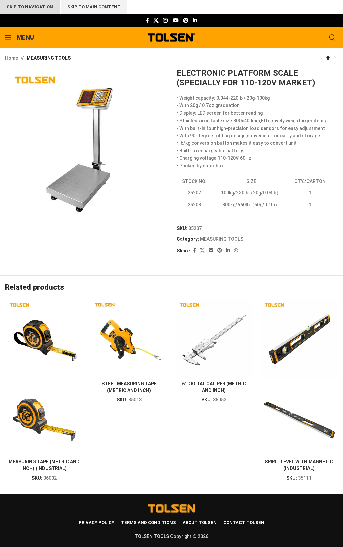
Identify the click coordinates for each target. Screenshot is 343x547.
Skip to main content (94, 6)
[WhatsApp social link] (236, 250)
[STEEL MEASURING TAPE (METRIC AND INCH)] (129, 338)
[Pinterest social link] (185, 20)
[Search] (333, 37)
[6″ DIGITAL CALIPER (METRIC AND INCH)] (214, 338)
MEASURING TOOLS (49, 58)
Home (11, 58)
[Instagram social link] (165, 20)
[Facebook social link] (147, 20)
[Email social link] (211, 250)
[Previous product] (321, 58)
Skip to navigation (30, 6)
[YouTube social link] (175, 20)
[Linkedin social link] (195, 20)
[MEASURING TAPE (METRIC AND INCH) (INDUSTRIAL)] (44, 338)
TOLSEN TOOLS (152, 536)
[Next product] (334, 58)
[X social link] (156, 20)
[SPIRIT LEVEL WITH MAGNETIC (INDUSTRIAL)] (299, 338)
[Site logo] (171, 37)
